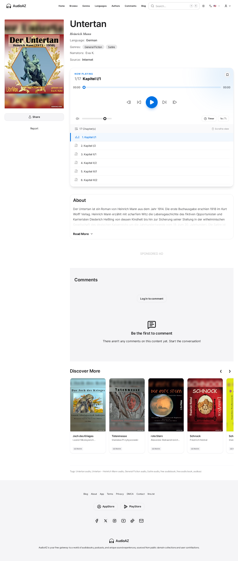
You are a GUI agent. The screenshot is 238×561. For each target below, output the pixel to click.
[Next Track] (174, 102)
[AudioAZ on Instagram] (115, 521)
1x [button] (221, 118)
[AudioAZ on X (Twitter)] (106, 521)
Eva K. (90, 53)
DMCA (130, 493)
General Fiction (93, 47)
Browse (74, 5)
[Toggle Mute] (78, 119)
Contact (140, 493)
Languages (101, 5)
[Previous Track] (128, 102)
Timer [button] (211, 118)
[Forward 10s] (164, 102)
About (94, 493)
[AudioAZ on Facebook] (97, 521)
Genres (86, 5)
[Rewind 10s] (139, 102)
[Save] (227, 75)
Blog (143, 5)
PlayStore (135, 506)
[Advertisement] (152, 253)
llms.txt (151, 493)
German (91, 40)
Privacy (120, 493)
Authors (116, 5)
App (102, 493)
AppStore (108, 506)
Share (36, 117)
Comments (130, 5)
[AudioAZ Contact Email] (141, 521)
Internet (87, 59)
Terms (110, 493)
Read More (81, 234)
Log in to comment (151, 298)
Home (62, 5)
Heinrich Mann (80, 33)
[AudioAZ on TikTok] (132, 521)
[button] (214, 6)
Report (34, 128)
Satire (111, 47)
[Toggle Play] (152, 102)
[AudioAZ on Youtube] (123, 521)
